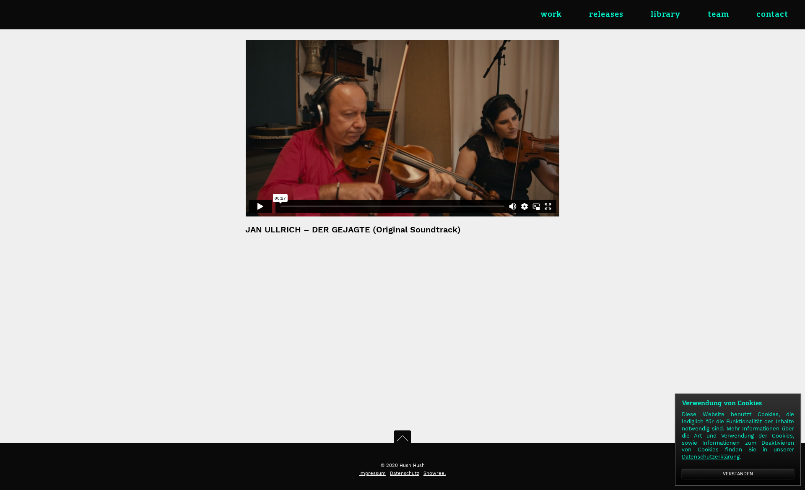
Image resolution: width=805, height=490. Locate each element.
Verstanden (738, 474)
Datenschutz (404, 473)
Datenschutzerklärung (711, 457)
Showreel (434, 473)
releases (606, 14)
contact (772, 14)
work (551, 14)
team (718, 14)
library (665, 14)
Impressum (372, 473)
